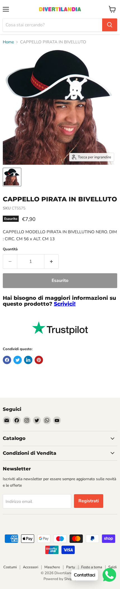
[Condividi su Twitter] (17, 360)
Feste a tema (91, 567)
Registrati (88, 501)
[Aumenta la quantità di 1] (51, 261)
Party (70, 567)
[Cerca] (109, 24)
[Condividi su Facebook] (7, 360)
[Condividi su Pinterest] (39, 360)
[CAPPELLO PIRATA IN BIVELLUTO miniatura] (12, 177)
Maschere (52, 567)
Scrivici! (65, 304)
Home (8, 42)
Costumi (10, 567)
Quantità (10, 249)
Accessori (30, 567)
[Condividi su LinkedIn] (28, 360)
